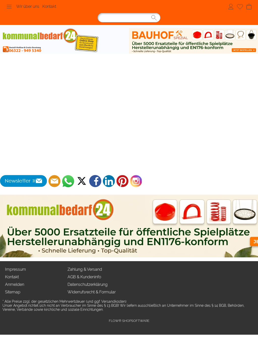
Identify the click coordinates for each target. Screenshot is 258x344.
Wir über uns (27, 6)
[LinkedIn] (109, 181)
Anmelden (231, 6)
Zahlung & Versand (85, 269)
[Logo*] (64, 41)
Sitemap (12, 292)
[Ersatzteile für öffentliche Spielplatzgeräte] (193, 41)
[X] (81, 181)
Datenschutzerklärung (88, 284)
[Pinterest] (122, 181)
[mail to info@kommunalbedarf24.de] (54, 181)
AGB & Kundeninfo (84, 276)
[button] (9, 6)
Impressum (15, 269)
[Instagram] (136, 181)
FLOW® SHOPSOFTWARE (129, 321)
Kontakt (49, 6)
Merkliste (240, 6)
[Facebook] (95, 181)
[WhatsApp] (68, 181)
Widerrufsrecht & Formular (92, 292)
